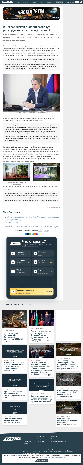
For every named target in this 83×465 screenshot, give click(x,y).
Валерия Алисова (55, 206)
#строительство (21, 227)
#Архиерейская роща (36, 227)
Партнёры (54, 436)
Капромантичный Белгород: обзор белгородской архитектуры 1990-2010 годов (27, 216)
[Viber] (37, 234)
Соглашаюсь (42, 460)
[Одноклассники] (35, 234)
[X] (28, 234)
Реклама (54, 439)
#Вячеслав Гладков (52, 227)
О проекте (40, 436)
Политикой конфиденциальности (51, 457)
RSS (24, 436)
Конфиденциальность (58, 441)
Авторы (39, 439)
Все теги (26, 439)
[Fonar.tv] (7, 2)
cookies (37, 449)
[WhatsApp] (30, 234)
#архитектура (9, 227)
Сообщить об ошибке (27, 442)
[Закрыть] (61, 21)
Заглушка (40, 441)
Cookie (19, 455)
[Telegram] (33, 234)
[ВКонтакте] (26, 234)
